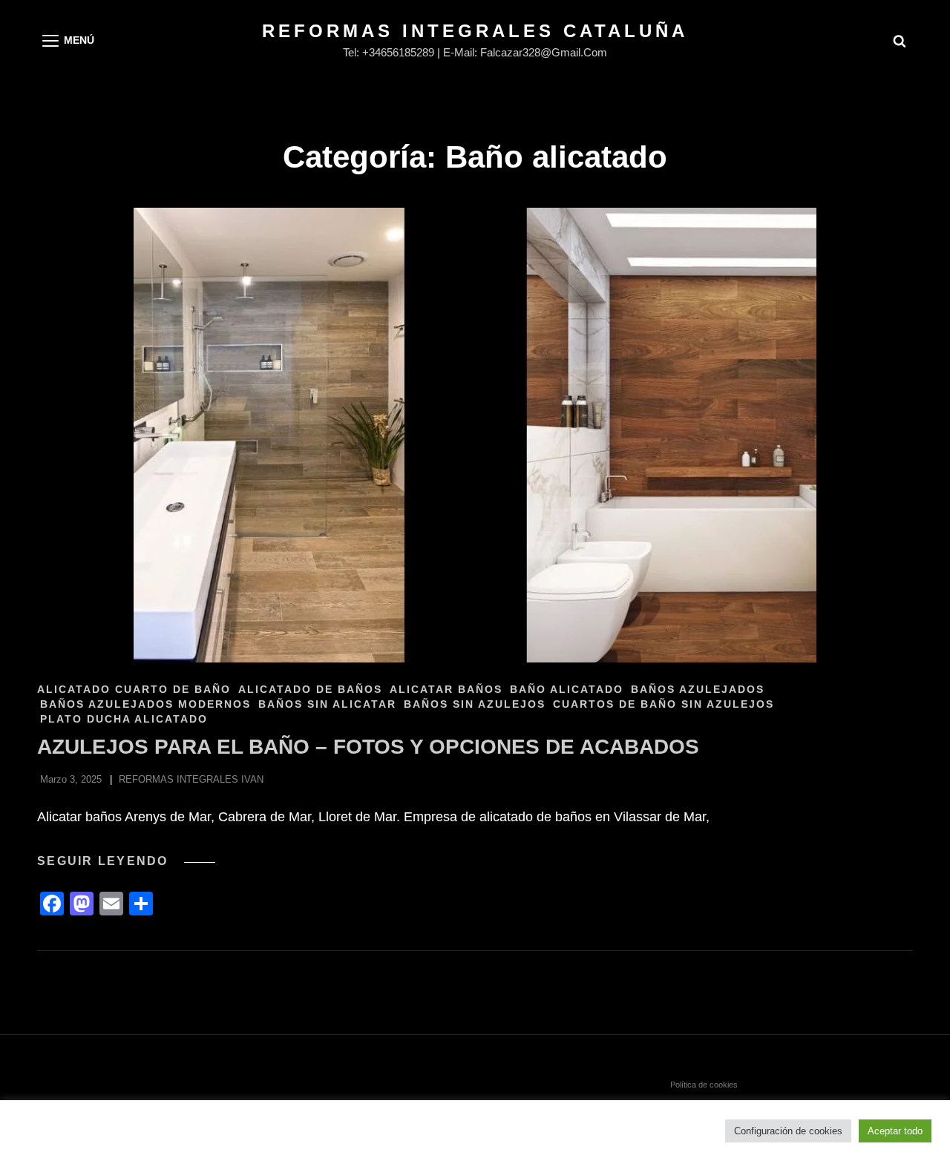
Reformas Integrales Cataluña (475, 31)
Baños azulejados (697, 689)
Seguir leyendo (126, 861)
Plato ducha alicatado (124, 719)
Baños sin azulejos (475, 704)
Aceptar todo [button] (895, 1131)
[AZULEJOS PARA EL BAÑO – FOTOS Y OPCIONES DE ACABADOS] (475, 435)
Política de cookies (704, 1084)
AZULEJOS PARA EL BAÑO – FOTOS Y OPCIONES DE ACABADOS (368, 746)
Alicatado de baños (310, 689)
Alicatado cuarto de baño (134, 689)
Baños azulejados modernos (145, 704)
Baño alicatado (566, 689)
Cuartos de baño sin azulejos (663, 704)
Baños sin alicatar (327, 704)
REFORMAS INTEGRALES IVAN (191, 779)
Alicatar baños (446, 689)
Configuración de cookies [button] (788, 1131)
